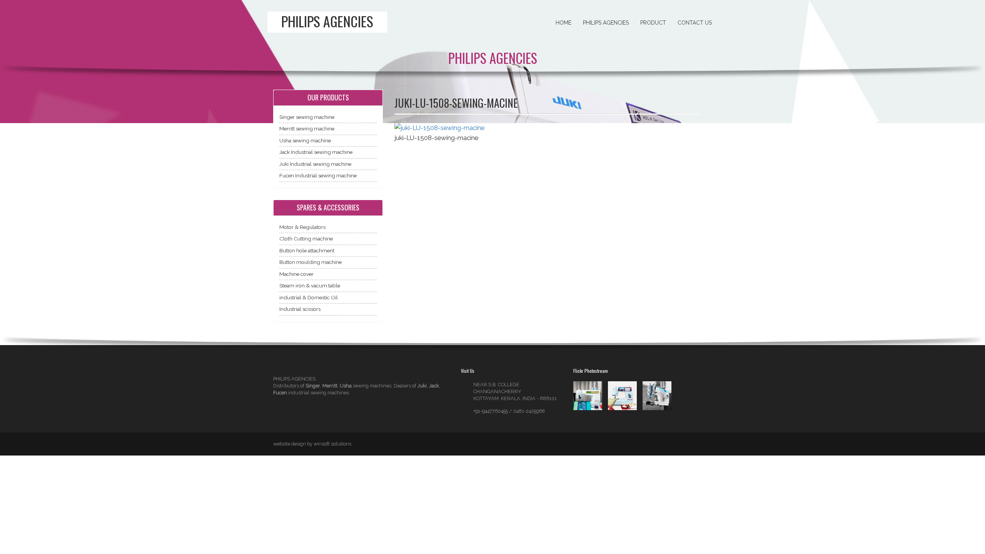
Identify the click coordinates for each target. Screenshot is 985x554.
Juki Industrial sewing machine (315, 164)
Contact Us (695, 23)
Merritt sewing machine (306, 128)
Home (563, 23)
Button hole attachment (306, 250)
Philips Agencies (606, 23)
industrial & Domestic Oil (308, 297)
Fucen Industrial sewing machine (318, 175)
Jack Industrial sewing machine (315, 152)
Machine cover (296, 274)
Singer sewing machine (306, 117)
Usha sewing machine (305, 140)
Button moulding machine (310, 262)
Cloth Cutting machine (306, 238)
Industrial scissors (300, 309)
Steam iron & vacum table (309, 285)
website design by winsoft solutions (312, 444)
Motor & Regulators (302, 227)
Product (653, 23)
